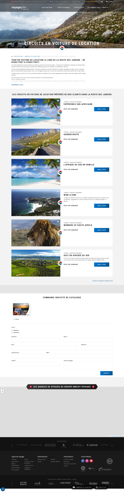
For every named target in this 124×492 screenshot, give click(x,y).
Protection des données (70, 463)
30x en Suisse (77, 1)
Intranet (66, 466)
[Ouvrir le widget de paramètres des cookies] (3, 489)
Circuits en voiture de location (29, 462)
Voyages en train (28, 465)
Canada (39, 461)
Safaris (26, 459)
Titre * (13, 327)
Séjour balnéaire (15, 467)
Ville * (48, 352)
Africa (17, 319)
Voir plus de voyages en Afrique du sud (102, 280)
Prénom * (14, 336)
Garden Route (71, 134)
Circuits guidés (15, 469)
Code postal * (15, 352)
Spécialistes (79, 7)
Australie (53, 459)
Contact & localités (68, 459)
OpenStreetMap (115, 436)
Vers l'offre (102, 109)
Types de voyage (63, 7)
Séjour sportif (14, 461)
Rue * (13, 344)
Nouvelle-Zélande (55, 461)
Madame (16, 330)
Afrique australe (42, 459)
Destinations (47, 7)
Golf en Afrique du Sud (76, 255)
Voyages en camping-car (27, 468)
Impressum (66, 461)
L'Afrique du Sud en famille (79, 164)
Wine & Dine (70, 195)
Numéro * (84, 344)
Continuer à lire (17, 85)
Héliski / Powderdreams (15, 464)
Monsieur (16, 332)
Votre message (68, 360)
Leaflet (108, 436)
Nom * (65, 336)
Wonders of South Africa (78, 225)
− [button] (2, 391)
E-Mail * (13, 360)
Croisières (13, 459)
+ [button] (2, 389)
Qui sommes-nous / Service (98, 7)
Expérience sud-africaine (78, 104)
